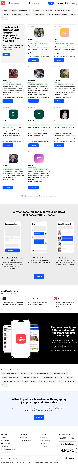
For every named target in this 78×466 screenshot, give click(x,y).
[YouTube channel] (10, 458)
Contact (33, 60)
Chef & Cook (48, 10)
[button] (39, 43)
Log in (73, 3)
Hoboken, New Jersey (30, 381)
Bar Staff (6, 14)
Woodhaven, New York (60, 373)
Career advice (24, 437)
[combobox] (19, 3)
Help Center (43, 446)
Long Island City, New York (30, 377)
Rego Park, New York (66, 377)
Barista (28, 14)
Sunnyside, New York (10, 373)
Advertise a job (5, 440)
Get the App (43, 437)
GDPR (46, 462)
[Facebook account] (7, 458)
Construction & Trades (63, 10)
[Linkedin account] (16, 458)
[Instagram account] (4, 458)
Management (18, 14)
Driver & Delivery (39, 14)
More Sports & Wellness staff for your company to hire (39, 196)
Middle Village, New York (11, 377)
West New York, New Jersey (48, 381)
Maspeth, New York (26, 373)
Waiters (14, 10)
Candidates (4, 446)
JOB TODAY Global (25, 440)
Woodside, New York (43, 373)
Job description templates (8, 449)
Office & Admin (25, 10)
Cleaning (37, 10)
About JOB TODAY (45, 440)
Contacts (42, 443)
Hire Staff (4, 437)
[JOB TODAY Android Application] (68, 346)
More (3, 18)
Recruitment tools (6, 452)
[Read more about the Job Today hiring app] (63, 350)
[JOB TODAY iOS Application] (58, 346)
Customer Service (54, 14)
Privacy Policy (29, 462)
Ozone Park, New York (49, 377)
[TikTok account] (2, 458)
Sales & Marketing (69, 14)
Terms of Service (39, 462)
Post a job (6, 54)
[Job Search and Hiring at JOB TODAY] (3, 3)
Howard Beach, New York (11, 381)
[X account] (13, 458)
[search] (51, 3)
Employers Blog (5, 443)
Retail (6, 10)
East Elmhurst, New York (68, 381)
